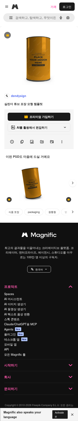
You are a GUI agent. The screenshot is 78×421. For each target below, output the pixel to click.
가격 (53, 7)
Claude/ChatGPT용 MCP (20, 324)
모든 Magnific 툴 (15, 354)
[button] (39, 269)
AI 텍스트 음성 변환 (17, 314)
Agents (12, 329)
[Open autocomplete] (9, 17)
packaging (34, 212)
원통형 (52, 212)
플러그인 (13, 334)
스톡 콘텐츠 (12, 319)
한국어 (39, 269)
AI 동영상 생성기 (15, 309)
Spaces (9, 294)
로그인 (67, 7)
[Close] (72, 414)
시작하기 (10, 365)
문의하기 (10, 388)
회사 (7, 376)
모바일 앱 (10, 344)
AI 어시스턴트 (13, 299)
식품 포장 (14, 212)
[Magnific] (39, 236)
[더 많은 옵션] (62, 142)
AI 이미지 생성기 (15, 304)
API (6, 349)
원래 (24, 35)
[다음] (72, 183)
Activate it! (59, 414)
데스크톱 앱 (15, 339)
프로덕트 (10, 286)
